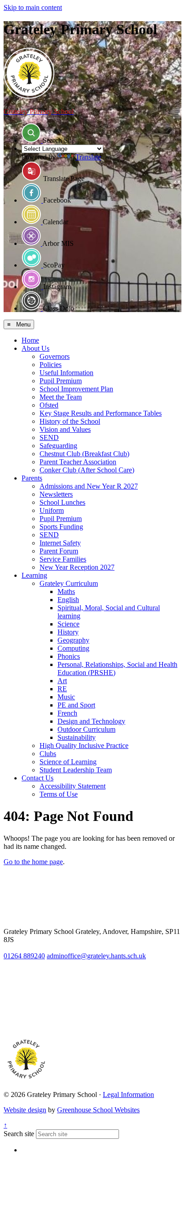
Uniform (52, 510)
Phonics (68, 656)
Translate (88, 157)
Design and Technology (91, 721)
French (67, 713)
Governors (55, 356)
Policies (51, 364)
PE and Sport (76, 705)
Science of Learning (68, 762)
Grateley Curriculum (69, 583)
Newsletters (56, 494)
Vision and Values (65, 429)
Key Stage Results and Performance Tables (101, 413)
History (68, 632)
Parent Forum (59, 551)
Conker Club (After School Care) (87, 470)
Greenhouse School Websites (98, 1110)
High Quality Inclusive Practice (84, 745)
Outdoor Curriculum (86, 729)
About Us (35, 348)
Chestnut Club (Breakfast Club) (84, 454)
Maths (66, 591)
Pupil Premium (61, 381)
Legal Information (128, 1094)
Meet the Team (61, 397)
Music (66, 697)
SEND (49, 437)
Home (30, 340)
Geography (73, 640)
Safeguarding (58, 445)
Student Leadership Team (76, 770)
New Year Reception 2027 (77, 567)
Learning (34, 575)
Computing (73, 648)
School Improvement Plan (76, 389)
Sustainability (76, 737)
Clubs (48, 753)
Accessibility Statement (73, 786)
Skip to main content (33, 7)
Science (68, 624)
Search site (19, 1133)
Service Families (63, 559)
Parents (32, 478)
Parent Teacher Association (78, 462)
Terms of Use (59, 794)
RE (62, 689)
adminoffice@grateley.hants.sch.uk (96, 956)
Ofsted (49, 405)
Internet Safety (60, 543)
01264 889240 (24, 956)
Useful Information (66, 372)
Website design (25, 1110)
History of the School (70, 421)
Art (62, 680)
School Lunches (62, 502)
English (68, 599)
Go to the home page (33, 862)
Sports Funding (61, 526)
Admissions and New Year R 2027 (89, 486)
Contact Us (37, 778)
